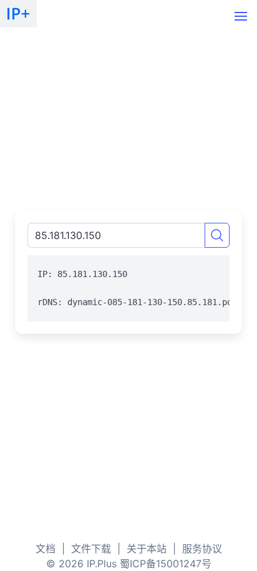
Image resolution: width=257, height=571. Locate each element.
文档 (46, 548)
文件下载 (91, 548)
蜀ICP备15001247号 (165, 563)
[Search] (217, 235)
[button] (240, 16)
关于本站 (147, 548)
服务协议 (202, 548)
